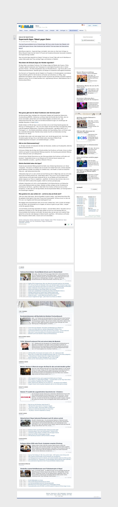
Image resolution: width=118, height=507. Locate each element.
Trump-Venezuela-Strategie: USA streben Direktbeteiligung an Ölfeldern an (45, 327)
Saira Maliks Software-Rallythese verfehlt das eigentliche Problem (43, 293)
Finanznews (23, 438)
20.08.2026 (80, 211)
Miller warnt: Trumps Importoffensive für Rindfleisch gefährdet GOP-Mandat (45, 332)
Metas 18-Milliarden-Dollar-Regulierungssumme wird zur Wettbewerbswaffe (46, 288)
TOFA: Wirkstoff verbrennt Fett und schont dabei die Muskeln (40, 341)
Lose (46, 30)
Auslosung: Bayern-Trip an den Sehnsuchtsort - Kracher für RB (43, 431)
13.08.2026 (91, 202)
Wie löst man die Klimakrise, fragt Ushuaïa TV (39, 404)
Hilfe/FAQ (64, 494)
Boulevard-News (24, 336)
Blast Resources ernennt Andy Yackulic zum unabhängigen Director (44, 484)
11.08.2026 (91, 205)
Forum (26, 30)
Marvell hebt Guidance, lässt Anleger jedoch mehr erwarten (42, 289)
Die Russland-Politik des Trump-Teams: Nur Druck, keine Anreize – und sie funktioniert (48, 330)
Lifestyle (52, 30)
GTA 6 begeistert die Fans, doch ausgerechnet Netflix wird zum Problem (45, 378)
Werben (81, 30)
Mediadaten (63, 493)
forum (99, 42)
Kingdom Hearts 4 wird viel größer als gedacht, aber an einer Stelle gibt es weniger (47, 384)
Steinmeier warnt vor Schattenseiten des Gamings (87, 145)
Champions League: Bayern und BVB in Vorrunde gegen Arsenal (43, 432)
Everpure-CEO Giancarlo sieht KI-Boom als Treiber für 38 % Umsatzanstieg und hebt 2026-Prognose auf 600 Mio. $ (55, 286)
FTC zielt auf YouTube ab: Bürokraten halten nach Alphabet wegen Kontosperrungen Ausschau (50, 285)
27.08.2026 (80, 199)
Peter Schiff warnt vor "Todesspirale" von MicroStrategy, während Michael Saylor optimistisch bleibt (51, 459)
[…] (63, 279)
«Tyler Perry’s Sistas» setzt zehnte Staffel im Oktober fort (41, 407)
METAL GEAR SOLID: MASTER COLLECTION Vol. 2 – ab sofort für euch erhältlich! (47, 382)
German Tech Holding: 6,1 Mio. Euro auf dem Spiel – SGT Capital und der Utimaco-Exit (48, 455)
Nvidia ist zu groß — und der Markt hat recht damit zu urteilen (42, 295)
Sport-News (23, 413)
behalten (36, 122)
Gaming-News (23, 361)
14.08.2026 (91, 201)
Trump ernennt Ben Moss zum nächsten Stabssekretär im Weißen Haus (45, 329)
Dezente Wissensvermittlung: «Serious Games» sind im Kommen (87, 72)
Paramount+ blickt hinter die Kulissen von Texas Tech (40, 409)
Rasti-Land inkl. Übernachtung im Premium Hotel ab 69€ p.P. (42, 358)
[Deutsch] (82, 25)
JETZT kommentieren (89, 40)
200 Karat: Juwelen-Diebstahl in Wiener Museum (86, 118)
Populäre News (92, 209)
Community (40, 30)
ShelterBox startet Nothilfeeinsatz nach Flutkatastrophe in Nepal (41, 469)
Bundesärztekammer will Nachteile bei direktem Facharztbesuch (41, 316)
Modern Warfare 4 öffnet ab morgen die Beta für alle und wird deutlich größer (45, 367)
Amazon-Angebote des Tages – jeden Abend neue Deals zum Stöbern (44, 296)
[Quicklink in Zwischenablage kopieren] (14, 37)
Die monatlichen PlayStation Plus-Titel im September (40, 381)
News (21, 30)
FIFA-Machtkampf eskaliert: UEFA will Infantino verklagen (41, 435)
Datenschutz (54, 493)
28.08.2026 (80, 198)
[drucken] (14, 39)
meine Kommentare (89, 216)
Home (47, 494)
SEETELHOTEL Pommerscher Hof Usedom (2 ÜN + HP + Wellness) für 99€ (46, 353)
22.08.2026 (80, 208)
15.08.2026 (91, 199)
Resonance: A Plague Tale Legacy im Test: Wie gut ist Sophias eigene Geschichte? (88, 171)
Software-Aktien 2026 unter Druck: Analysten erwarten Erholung (41, 443)
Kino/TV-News (23, 387)
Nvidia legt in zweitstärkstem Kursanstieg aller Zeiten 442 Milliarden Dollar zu (46, 290)
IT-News (21, 267)
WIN (57, 30)
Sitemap (48, 493)
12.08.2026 (91, 203)
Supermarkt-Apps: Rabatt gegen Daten (35, 39)
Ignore (95, 216)
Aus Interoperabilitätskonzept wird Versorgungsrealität (41, 483)
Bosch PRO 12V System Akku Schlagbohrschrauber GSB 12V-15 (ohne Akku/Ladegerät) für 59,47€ (51, 354)
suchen (95, 189)
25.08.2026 (80, 202)
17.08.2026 (80, 215)
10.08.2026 (91, 206)
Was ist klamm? (73, 30)
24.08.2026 (80, 203)
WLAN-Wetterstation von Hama (35, 480)
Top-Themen (23, 311)
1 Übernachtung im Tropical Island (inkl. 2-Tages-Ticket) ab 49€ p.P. (44, 356)
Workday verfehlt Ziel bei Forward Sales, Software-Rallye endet (43, 292)
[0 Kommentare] (22, 224)
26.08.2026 (80, 201)
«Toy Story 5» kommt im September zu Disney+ (39, 410)
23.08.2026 (80, 207)
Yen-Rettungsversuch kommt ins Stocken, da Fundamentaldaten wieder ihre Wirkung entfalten (50, 458)
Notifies (98, 216)
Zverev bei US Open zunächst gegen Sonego (39, 434)
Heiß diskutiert (92, 211)
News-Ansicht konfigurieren (94, 215)
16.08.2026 (91, 198)
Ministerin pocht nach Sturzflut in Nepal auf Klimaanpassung (42, 333)
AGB (58, 493)
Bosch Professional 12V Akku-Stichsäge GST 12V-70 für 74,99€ (43, 357)
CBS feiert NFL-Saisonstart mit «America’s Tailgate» (40, 406)
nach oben (96, 496)
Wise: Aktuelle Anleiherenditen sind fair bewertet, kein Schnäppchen (44, 456)
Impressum (69, 493)
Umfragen (63, 30)
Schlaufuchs (33, 30)
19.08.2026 (80, 212)
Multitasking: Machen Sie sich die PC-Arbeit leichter (88, 86)
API (68, 494)
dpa (36, 41)
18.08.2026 (80, 213)
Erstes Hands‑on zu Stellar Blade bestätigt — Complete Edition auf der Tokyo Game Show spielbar (51, 379)
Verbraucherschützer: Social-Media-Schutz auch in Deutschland (41, 272)
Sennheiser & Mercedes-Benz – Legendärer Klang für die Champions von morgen (87, 99)
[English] (84, 25)
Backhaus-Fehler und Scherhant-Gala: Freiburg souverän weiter (43, 429)
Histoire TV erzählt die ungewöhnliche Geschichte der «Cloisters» (41, 392)
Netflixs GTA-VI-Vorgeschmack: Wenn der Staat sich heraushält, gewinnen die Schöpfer (48, 283)
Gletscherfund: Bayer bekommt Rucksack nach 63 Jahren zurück (41, 418)
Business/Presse (24, 463)
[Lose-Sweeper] (85, 31)
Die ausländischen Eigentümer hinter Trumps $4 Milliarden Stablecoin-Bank (46, 460)
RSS (70, 494)
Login (89, 25)
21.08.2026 (80, 209)
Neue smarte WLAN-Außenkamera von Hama (39, 481)
